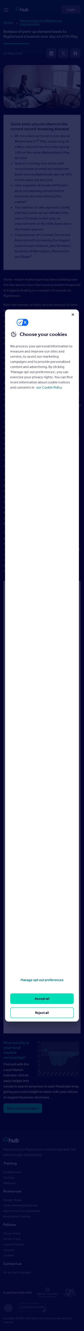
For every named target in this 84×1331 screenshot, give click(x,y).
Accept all (42, 999)
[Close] (73, 314)
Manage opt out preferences (42, 980)
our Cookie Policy (49, 387)
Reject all (42, 1012)
